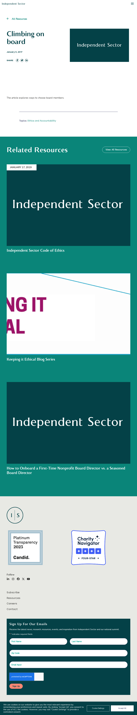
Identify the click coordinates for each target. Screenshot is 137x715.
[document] (68, 357)
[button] (108, 325)
